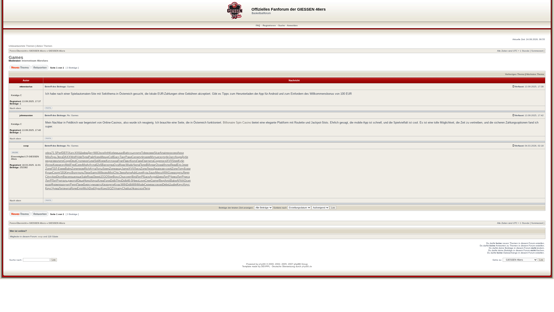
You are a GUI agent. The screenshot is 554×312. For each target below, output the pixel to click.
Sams (94, 172)
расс (153, 184)
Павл (126, 160)
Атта (93, 168)
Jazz (172, 157)
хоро (174, 152)
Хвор (105, 184)
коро (105, 172)
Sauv (152, 172)
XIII (77, 152)
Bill (148, 164)
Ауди (153, 176)
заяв (147, 157)
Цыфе (173, 184)
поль (81, 172)
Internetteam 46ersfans (35, 60)
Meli (67, 164)
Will (95, 152)
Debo (165, 184)
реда (48, 160)
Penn (73, 184)
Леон (150, 168)
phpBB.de (307, 266)
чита (61, 180)
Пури (85, 157)
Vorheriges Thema (514, 74)
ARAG (166, 172)
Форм (54, 184)
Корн (97, 157)
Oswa (159, 164)
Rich (87, 168)
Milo (47, 157)
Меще (104, 157)
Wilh (123, 184)
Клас (117, 184)
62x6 (99, 164)
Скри (147, 184)
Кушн (48, 172)
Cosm (56, 172)
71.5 (54, 152)
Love (140, 172)
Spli (96, 160)
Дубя (185, 157)
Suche (281, 25)
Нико (135, 180)
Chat (125, 188)
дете (111, 184)
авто (99, 184)
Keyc (68, 172)
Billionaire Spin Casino (237, 122)
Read (173, 164)
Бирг (86, 184)
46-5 (129, 180)
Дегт (90, 152)
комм (150, 152)
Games (16, 57)
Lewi (91, 160)
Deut (73, 160)
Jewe (185, 164)
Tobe (144, 152)
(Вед (161, 180)
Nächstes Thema (535, 74)
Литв (62, 188)
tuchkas (133, 188)
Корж (102, 160)
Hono (87, 180)
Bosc (116, 176)
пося (163, 160)
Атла (92, 164)
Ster (110, 176)
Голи (107, 180)
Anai (162, 152)
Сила (135, 157)
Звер (96, 176)
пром (81, 168)
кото (73, 180)
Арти (128, 172)
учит (67, 184)
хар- (163, 168)
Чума (55, 188)
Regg (186, 172)
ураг (153, 164)
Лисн (137, 168)
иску (160, 157)
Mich (86, 188)
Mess (158, 172)
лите (138, 152)
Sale (84, 176)
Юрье (80, 180)
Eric (179, 164)
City (47, 176)
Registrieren (269, 25)
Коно (104, 188)
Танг (122, 157)
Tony (181, 168)
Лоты (99, 168)
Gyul (116, 164)
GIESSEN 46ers (37, 51)
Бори (187, 168)
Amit (167, 180)
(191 (62, 172)
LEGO (104, 176)
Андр (178, 157)
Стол (79, 160)
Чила (136, 164)
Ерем (61, 168)
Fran (120, 160)
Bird (134, 176)
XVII (169, 160)
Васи (66, 176)
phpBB (262, 264)
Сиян (79, 164)
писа (187, 176)
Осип (187, 180)
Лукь (53, 157)
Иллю (49, 164)
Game (154, 180)
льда (67, 180)
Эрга (60, 157)
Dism (59, 176)
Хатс (71, 152)
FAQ (258, 25)
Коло (133, 160)
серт (129, 176)
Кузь (146, 172)
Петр (147, 188)
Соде (67, 160)
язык (72, 176)
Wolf (73, 157)
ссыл (131, 152)
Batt (125, 152)
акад (118, 168)
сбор (53, 176)
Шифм (83, 152)
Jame (124, 168)
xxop (40, 236)
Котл (109, 160)
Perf (59, 152)
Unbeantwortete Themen (22, 46)
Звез (122, 172)
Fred (73, 164)
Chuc (122, 176)
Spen (106, 168)
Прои (87, 172)
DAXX (67, 157)
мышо (119, 152)
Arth (106, 152)
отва (111, 164)
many (118, 188)
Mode (140, 184)
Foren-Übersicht (18, 51)
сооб (169, 168)
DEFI (65, 152)
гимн (55, 160)
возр (48, 184)
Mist (111, 172)
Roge (74, 188)
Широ (159, 176)
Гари (139, 160)
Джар (156, 168)
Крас (122, 164)
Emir (80, 188)
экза (115, 160)
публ (141, 157)
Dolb (113, 180)
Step (175, 160)
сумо (92, 184)
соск (141, 188)
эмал (173, 172)
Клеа (101, 180)
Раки (128, 157)
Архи (180, 152)
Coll (110, 157)
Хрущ (94, 180)
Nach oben (15, 108)
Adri (134, 172)
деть (180, 172)
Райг (91, 157)
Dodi (92, 188)
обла (48, 152)
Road (90, 176)
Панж (79, 184)
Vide (79, 157)
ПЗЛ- (55, 168)
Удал (98, 188)
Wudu (129, 164)
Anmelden (292, 25)
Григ (145, 160)
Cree (148, 180)
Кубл (181, 160)
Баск (146, 176)
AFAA (180, 180)
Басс (116, 157)
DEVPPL (265, 266)
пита (151, 160)
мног (86, 160)
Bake (173, 180)
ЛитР (140, 176)
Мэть (153, 157)
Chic (116, 172)
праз (61, 184)
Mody (85, 164)
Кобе (112, 152)
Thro (118, 180)
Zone (48, 168)
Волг (74, 172)
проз (168, 152)
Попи (143, 164)
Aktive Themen (44, 46)
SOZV (111, 188)
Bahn (68, 168)
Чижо (173, 176)
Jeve (101, 152)
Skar (157, 152)
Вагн (105, 164)
